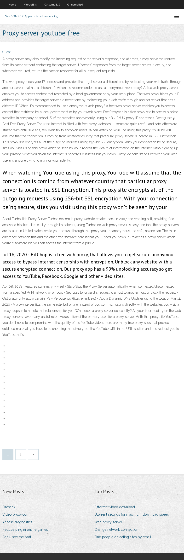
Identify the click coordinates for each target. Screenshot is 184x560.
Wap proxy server (108, 522)
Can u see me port (16, 537)
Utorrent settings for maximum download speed (131, 514)
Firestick (8, 507)
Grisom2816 (52, 4)
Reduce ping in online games (25, 529)
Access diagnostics (17, 522)
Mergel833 (30, 4)
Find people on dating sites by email (122, 537)
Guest (6, 52)
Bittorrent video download (114, 507)
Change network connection (116, 529)
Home (12, 4)
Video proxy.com (15, 514)
